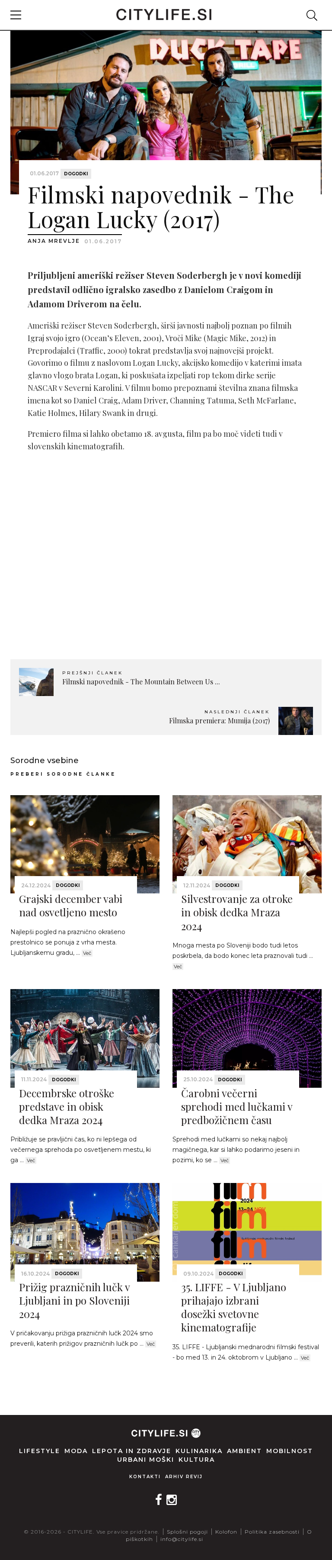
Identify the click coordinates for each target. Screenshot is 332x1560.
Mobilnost (289, 1451)
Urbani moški (145, 1459)
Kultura (197, 1459)
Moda (76, 1451)
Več (87, 953)
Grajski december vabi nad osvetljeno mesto (70, 905)
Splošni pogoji (187, 1531)
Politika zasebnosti (272, 1531)
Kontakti (145, 1476)
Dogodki (76, 174)
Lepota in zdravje (131, 1451)
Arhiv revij (184, 1476)
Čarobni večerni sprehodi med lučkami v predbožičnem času (236, 1106)
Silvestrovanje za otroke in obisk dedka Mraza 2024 (237, 912)
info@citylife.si (181, 1539)
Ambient (244, 1451)
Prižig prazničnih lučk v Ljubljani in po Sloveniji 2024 (74, 1300)
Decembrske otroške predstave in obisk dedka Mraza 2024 (66, 1106)
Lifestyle (39, 1451)
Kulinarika (199, 1451)
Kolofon (226, 1531)
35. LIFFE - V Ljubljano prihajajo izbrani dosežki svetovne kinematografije (233, 1307)
